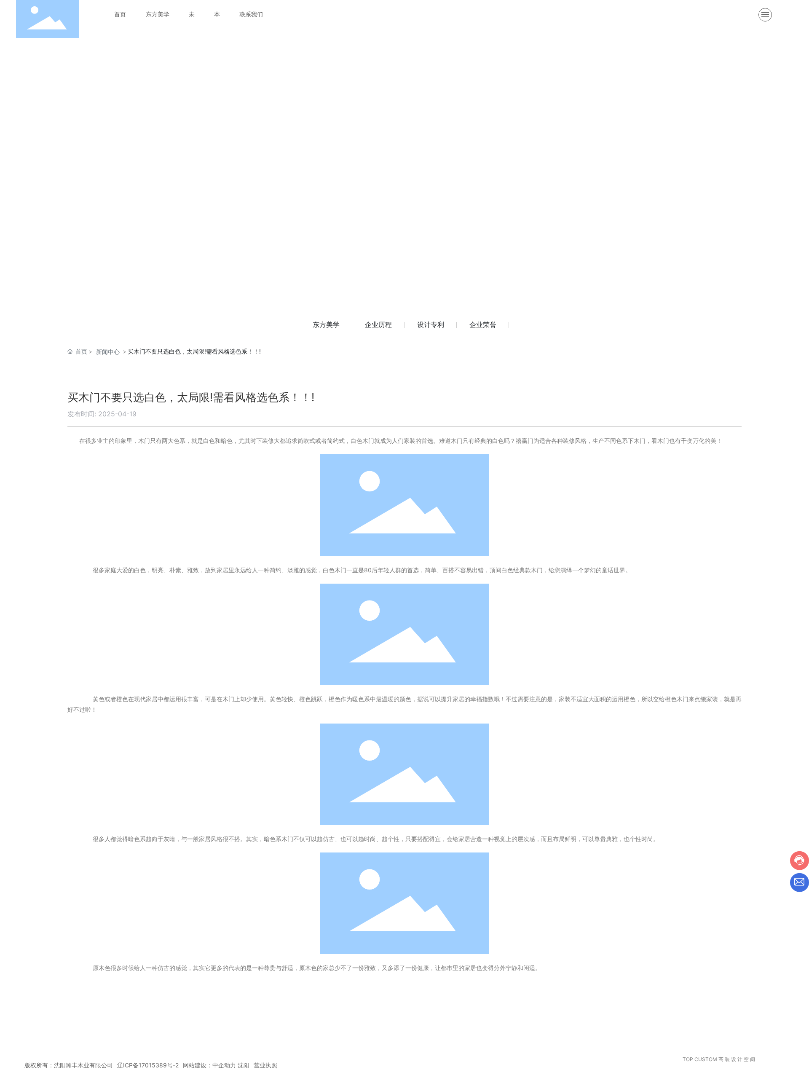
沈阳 (243, 1065)
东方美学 (326, 324)
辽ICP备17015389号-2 (148, 1065)
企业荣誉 (482, 324)
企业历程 (378, 324)
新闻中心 (108, 351)
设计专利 (430, 324)
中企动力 (224, 1065)
